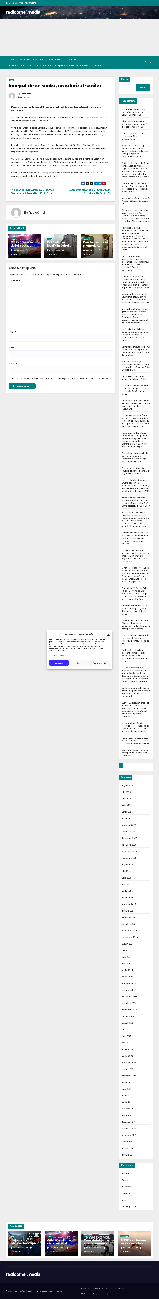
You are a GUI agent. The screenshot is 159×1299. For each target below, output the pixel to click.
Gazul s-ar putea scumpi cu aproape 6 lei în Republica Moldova (135, 753)
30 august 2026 (20, 1248)
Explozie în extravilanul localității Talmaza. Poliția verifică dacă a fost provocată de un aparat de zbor (134, 655)
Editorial (125, 1173)
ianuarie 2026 (128, 831)
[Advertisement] (79, 37)
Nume (12, 332)
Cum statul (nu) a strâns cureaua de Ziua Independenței (133, 136)
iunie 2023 (126, 1036)
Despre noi (72, 59)
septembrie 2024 (130, 937)
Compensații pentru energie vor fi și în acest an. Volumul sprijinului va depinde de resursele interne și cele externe (135, 538)
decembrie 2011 (129, 1122)
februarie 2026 (129, 825)
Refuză (79, 663)
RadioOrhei (26, 94)
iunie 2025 (126, 878)
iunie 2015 (126, 1089)
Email (12, 347)
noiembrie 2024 (129, 924)
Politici (99, 66)
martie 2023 (127, 1056)
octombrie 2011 (129, 1135)
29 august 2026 (130, 1248)
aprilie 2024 (127, 970)
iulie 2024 (126, 950)
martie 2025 (127, 897)
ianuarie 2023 (128, 1069)
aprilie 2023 (127, 1049)
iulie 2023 (126, 1029)
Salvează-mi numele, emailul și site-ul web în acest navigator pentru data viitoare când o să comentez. (60, 378)
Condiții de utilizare (32, 59)
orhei (11, 80)
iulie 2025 (126, 871)
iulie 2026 (126, 792)
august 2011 (127, 1148)
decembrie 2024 (129, 917)
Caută (124, 79)
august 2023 (127, 1023)
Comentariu (15, 280)
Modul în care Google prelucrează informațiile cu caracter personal (49, 66)
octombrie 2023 (129, 1009)
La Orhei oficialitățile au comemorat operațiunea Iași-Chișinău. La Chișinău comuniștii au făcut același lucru (136, 334)
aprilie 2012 (127, 1095)
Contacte (54, 59)
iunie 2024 (127, 957)
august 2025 (127, 864)
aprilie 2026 (127, 812)
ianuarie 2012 (128, 1115)
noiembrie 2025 (129, 845)
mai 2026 (126, 805)
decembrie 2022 (129, 1075)
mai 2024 (126, 963)
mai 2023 (126, 1042)
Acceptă (59, 663)
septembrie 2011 (129, 1141)
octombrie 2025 (129, 851)
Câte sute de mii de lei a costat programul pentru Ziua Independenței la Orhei (136, 124)
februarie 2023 (129, 1062)
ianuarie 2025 (128, 911)
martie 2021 (127, 1082)
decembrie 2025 (129, 838)
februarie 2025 (129, 904)
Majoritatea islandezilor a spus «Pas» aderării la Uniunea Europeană (134, 112)
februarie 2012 (129, 1108)
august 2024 (128, 944)
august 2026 (128, 785)
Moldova (126, 1193)
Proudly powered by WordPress (18, 1291)
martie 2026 (127, 818)
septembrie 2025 (130, 858)
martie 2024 (127, 976)
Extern (125, 1180)
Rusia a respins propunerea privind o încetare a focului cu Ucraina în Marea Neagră (135, 741)
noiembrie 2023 (129, 1003)
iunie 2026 (127, 798)
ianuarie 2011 (128, 1155)
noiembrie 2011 (129, 1128)
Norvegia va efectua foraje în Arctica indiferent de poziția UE (136, 201)
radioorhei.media (23, 12)
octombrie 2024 (129, 930)
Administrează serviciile (59, 656)
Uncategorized (129, 1206)
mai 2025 (126, 884)
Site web (13, 363)
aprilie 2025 (127, 891)
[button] (108, 634)
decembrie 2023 (129, 996)
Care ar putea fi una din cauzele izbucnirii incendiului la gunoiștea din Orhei (135, 471)
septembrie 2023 (130, 1016)
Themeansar (57, 1291)
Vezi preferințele (100, 663)
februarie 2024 (129, 983)
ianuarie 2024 (128, 990)
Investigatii (127, 1186)
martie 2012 (127, 1102)
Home (12, 59)
